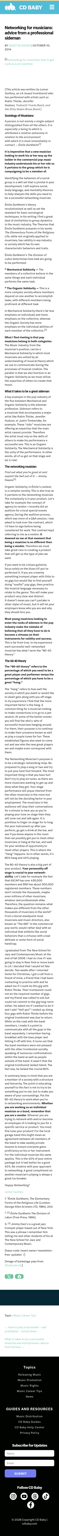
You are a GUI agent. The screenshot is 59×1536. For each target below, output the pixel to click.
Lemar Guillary (14, 1192)
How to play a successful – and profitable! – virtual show (25, 1329)
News (29, 1396)
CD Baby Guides (29, 1422)
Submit (20, 1473)
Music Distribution (29, 1416)
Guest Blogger (20, 45)
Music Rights (29, 1385)
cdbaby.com (29, 1523)
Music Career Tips (24, 1315)
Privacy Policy (29, 1433)
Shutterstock (13, 1265)
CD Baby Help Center (30, 1427)
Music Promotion (30, 1380)
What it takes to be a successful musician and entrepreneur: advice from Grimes (27, 1343)
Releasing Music (29, 1374)
